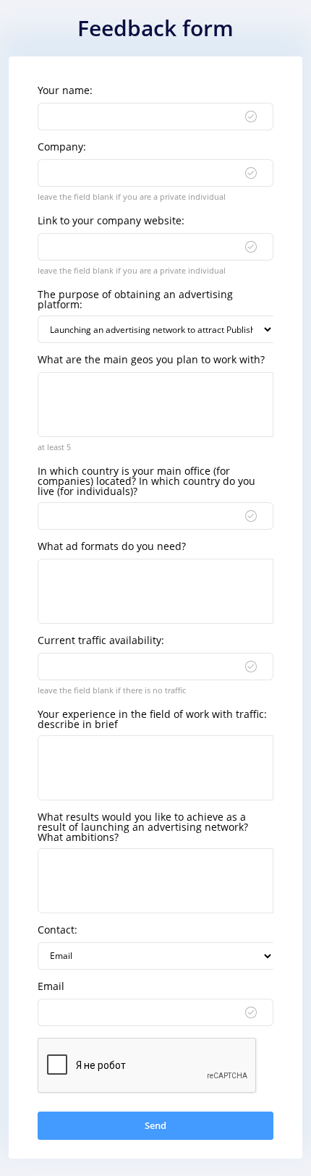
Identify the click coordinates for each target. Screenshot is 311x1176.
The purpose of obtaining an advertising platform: (135, 299)
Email (51, 986)
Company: (62, 147)
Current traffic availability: (101, 640)
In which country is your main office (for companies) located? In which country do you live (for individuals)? (146, 481)
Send (155, 1125)
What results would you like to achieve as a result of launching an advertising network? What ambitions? (143, 827)
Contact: (57, 930)
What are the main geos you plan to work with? (151, 360)
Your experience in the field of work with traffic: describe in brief (152, 719)
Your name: (65, 90)
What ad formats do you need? (112, 546)
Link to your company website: (111, 221)
